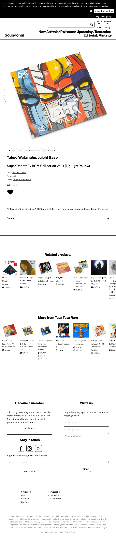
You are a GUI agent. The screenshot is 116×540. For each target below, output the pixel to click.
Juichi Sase (48, 157)
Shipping (26, 491)
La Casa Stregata (63, 344)
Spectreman (78, 344)
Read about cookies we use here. (95, 6)
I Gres (4, 278)
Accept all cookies (104, 11)
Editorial (90, 35)
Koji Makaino (7, 341)
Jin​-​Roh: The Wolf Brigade (98, 282)
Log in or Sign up (103, 16)
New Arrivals (48, 32)
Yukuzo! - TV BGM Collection (98, 345)
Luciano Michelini (45, 341)
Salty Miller (60, 278)
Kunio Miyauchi (80, 341)
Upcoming (85, 32)
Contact (25, 502)
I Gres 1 (5, 281)
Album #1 (59, 281)
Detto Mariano (62, 341)
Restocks (102, 32)
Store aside (53, 495)
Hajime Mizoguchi (99, 278)
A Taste (23, 284)
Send (86, 469)
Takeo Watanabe (21, 157)
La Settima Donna (45, 281)
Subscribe (30, 471)
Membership (54, 491)
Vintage (105, 35)
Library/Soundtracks (22, 179)
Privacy (25, 498)
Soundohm (14, 35)
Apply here (29, 428)
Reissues (67, 32)
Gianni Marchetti (80, 278)
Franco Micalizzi (27, 341)
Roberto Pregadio (45, 278)
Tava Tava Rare (19, 172)
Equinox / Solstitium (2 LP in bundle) (80, 283)
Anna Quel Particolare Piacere (42, 346)
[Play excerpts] (9, 150)
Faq (23, 495)
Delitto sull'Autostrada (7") (26, 346)
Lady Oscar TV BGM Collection (8, 345)
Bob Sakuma (96, 341)
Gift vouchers (54, 498)
